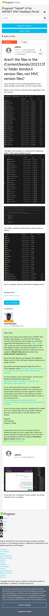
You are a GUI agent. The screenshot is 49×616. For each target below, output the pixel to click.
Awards (3, 554)
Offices (2, 562)
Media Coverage (6, 558)
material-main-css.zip (12, 295)
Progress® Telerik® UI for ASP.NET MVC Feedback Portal (20, 10)
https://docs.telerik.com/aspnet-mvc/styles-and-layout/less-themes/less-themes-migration (24, 370)
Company (3, 549)
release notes (36, 343)
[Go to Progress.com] (7, 515)
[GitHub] (1, 534)
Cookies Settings (24, 611)
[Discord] (1, 537)
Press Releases (6, 556)
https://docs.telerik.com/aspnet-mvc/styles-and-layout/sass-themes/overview (21, 382)
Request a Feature (24, 26)
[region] (24, 601)
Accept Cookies (24, 605)
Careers (3, 560)
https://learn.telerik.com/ (15, 441)
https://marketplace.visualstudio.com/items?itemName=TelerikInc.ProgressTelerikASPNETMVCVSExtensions (24, 402)
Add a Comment (12, 303)
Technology (4, 551)
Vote (40, 53)
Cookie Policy (20, 597)
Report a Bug (24, 31)
